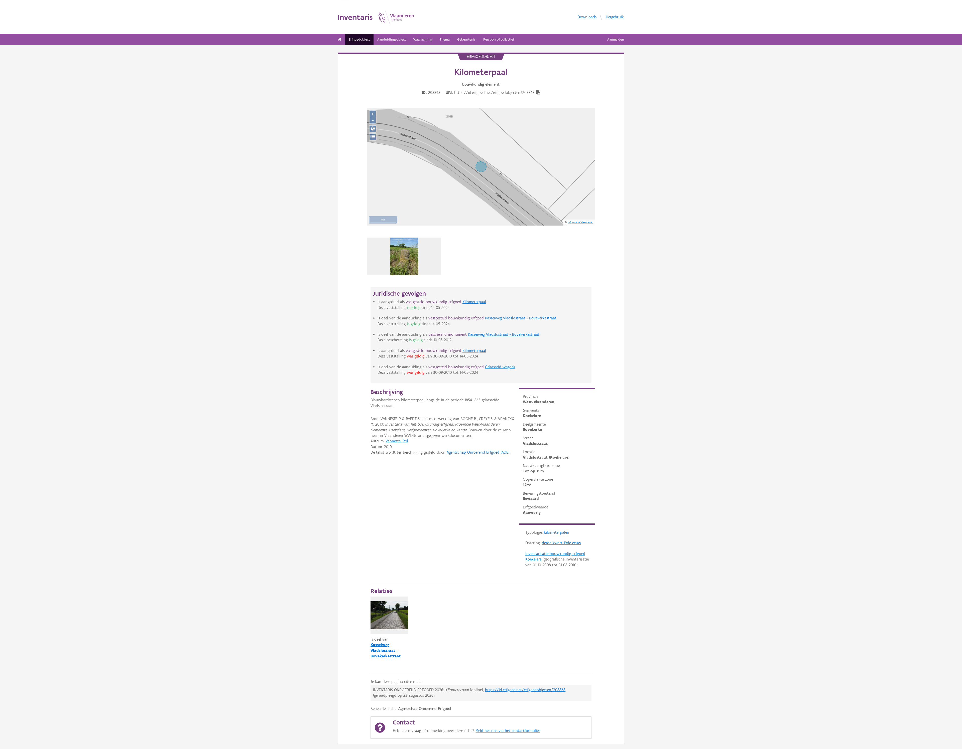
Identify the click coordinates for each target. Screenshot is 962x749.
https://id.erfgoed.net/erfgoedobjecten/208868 (525, 689)
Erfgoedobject (359, 39)
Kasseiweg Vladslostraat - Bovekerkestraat (520, 318)
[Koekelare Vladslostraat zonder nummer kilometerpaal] (404, 256)
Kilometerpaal (474, 301)
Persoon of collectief (498, 39)
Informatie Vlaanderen (580, 222)
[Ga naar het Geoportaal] (373, 129)
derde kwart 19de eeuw (561, 542)
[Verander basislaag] (373, 137)
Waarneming (422, 39)
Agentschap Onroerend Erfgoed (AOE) (478, 452)
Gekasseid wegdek (500, 366)
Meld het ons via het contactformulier (507, 730)
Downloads (586, 16)
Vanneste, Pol (397, 441)
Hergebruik (615, 16)
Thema (445, 39)
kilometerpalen (556, 532)
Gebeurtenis (466, 39)
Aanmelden (615, 39)
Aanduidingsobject (391, 39)
